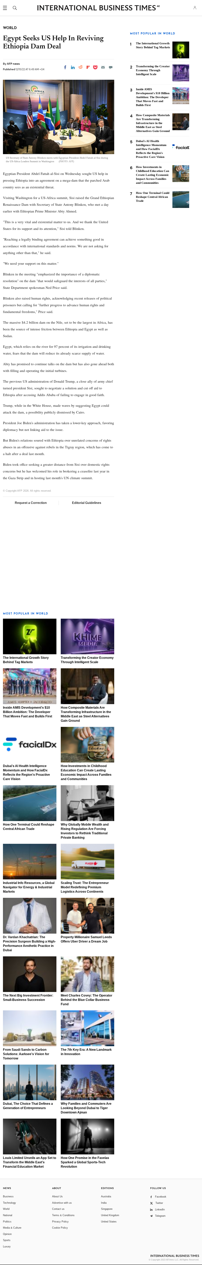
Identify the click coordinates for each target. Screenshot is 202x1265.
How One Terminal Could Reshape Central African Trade (152, 196)
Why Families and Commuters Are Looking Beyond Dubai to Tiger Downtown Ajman (86, 1108)
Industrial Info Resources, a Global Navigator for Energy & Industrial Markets (28, 887)
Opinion (7, 1234)
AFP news (13, 63)
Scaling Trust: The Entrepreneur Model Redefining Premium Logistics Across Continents (85, 887)
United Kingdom (110, 1215)
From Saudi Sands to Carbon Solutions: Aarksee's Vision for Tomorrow (26, 1054)
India (104, 1202)
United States (109, 1221)
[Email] (103, 67)
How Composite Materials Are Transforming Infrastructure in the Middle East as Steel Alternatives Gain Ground (153, 123)
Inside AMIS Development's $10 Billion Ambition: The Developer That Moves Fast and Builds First (27, 712)
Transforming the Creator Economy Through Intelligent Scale (153, 70)
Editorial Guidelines (86, 502)
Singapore (106, 1208)
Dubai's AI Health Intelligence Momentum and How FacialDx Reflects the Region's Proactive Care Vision (151, 148)
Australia (106, 1196)
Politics (7, 1221)
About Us (57, 1196)
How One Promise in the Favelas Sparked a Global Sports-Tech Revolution (85, 1162)
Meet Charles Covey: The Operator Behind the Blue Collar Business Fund (86, 1000)
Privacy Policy (60, 1221)
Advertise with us (62, 1202)
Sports (6, 1240)
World (6, 1208)
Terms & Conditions (63, 1215)
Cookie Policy (60, 1227)
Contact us (58, 1208)
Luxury (7, 1246)
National (7, 1215)
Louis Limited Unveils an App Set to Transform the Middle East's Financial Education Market (29, 1162)
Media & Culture (12, 1227)
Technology (9, 1202)
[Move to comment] (110, 67)
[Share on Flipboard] (88, 67)
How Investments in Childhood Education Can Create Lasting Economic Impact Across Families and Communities (152, 174)
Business (8, 1196)
